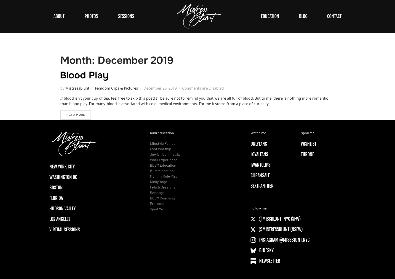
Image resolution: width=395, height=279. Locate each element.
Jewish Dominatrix (165, 154)
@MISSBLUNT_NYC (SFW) (279, 219)
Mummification (162, 170)
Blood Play (84, 75)
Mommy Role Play (163, 176)
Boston (56, 188)
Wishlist (308, 144)
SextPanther (262, 186)
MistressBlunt (77, 88)
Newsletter (269, 261)
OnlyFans (259, 144)
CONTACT (334, 16)
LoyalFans (259, 154)
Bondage (157, 192)
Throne (307, 154)
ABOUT (58, 16)
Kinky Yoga (158, 181)
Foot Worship (160, 149)
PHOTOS (91, 16)
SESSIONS (126, 16)
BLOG (303, 16)
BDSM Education (163, 165)
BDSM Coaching (162, 198)
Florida (56, 198)
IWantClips (260, 165)
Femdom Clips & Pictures (116, 88)
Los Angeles (59, 219)
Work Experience (163, 160)
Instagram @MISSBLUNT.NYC (284, 240)
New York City (62, 167)
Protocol (157, 203)
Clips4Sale (260, 175)
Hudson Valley (62, 209)
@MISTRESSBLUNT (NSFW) (280, 229)
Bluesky (266, 250)
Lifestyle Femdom (164, 143)
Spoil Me (156, 209)
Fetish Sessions (162, 187)
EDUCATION (270, 16)
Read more (79, 115)
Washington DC (63, 177)
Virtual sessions (64, 229)
